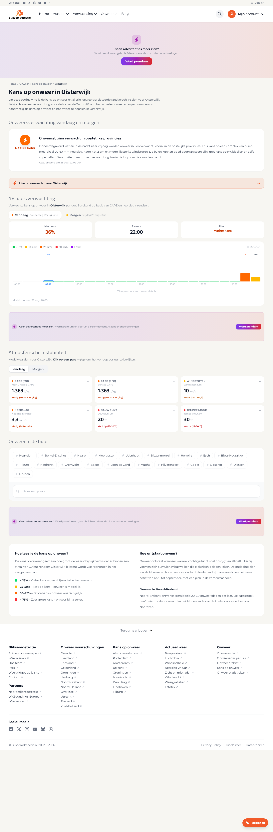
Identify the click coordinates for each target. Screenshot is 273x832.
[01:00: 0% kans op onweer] (28, 269)
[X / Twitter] (29, 2)
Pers (12, 668)
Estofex (170, 687)
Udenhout (132, 455)
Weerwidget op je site (24, 672)
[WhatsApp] (50, 2)
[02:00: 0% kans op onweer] (38, 269)
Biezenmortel (160, 455)
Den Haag (120, 682)
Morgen (38, 369)
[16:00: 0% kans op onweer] (183, 269)
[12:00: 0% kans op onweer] (141, 269)
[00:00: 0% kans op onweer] (17, 269)
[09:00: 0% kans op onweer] (111, 269)
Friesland (67, 663)
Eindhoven (120, 687)
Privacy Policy (211, 745)
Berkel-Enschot (55, 455)
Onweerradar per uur (231, 658)
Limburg (67, 677)
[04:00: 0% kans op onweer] (59, 269)
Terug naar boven (134, 630)
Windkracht (173, 677)
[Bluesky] (45, 2)
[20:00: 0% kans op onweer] (224, 269)
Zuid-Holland (70, 706)
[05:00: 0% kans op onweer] (69, 269)
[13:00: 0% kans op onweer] (152, 269)
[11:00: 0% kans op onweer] (131, 269)
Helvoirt (186, 455)
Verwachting (83, 14)
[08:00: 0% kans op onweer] (100, 269)
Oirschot (216, 465)
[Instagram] (34, 2)
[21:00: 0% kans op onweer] (235, 269)
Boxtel (95, 465)
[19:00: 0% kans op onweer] (214, 269)
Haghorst (47, 465)
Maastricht (120, 677)
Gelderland (68, 668)
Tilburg (24, 465)
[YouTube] (39, 2)
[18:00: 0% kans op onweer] (204, 269)
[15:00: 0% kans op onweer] (173, 269)
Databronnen (255, 745)
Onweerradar (226, 653)
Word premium (136, 61)
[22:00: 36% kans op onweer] (245, 269)
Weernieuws (17, 658)
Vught (145, 465)
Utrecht (66, 696)
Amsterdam (121, 663)
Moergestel (106, 455)
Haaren (82, 455)
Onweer (107, 14)
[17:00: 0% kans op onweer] (193, 269)
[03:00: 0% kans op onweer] (48, 269)
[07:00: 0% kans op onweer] (90, 269)
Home (44, 14)
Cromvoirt (72, 465)
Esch (206, 455)
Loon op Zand (120, 465)
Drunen (24, 474)
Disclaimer (233, 745)
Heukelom (26, 455)
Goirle (194, 465)
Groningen (68, 672)
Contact (14, 677)
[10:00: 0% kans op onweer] (121, 269)
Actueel (59, 14)
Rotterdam (120, 658)
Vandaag (19, 369)
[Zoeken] (220, 14)
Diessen (238, 465)
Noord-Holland (71, 687)
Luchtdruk (172, 658)
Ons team (15, 663)
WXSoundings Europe (24, 696)
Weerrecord (17, 701)
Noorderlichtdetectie (23, 692)
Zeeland (66, 701)
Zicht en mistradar (178, 672)
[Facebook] (24, 2)
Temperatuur (174, 653)
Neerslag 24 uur (176, 668)
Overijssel (67, 692)
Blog (125, 14)
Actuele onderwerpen (24, 653)
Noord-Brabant (71, 682)
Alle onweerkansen (126, 653)
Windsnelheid (174, 663)
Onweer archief (227, 663)
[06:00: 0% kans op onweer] (79, 269)
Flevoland (67, 658)
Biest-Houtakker (232, 455)
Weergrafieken (175, 682)
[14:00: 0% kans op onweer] (162, 269)
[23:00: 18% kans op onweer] (255, 269)
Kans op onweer (228, 668)
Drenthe (66, 653)
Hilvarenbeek (170, 465)
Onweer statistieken (231, 672)
